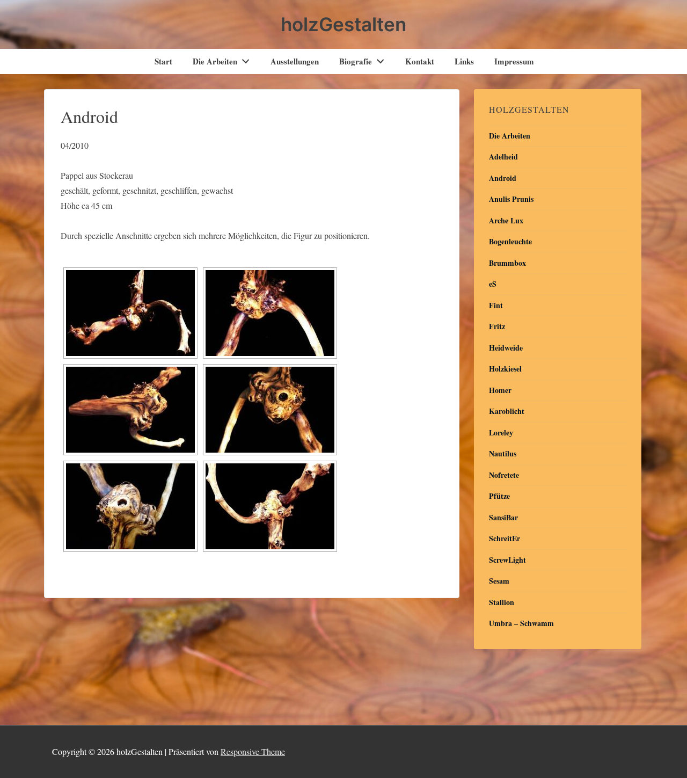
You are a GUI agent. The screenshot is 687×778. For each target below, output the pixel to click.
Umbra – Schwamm (521, 623)
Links (464, 61)
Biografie (355, 61)
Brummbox (507, 262)
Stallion (501, 602)
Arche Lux (506, 220)
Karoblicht (506, 411)
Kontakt (419, 61)
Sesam (499, 580)
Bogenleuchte (510, 241)
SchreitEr (504, 538)
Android (502, 178)
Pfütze (499, 495)
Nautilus (502, 453)
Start (163, 61)
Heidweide (506, 347)
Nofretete (504, 475)
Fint (496, 305)
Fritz (497, 326)
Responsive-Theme (253, 751)
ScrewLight (507, 559)
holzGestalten (343, 24)
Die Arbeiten (215, 61)
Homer (500, 390)
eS (492, 283)
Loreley (501, 432)
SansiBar (503, 517)
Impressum (514, 61)
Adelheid (503, 156)
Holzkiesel (505, 368)
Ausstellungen (295, 61)
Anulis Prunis (511, 199)
